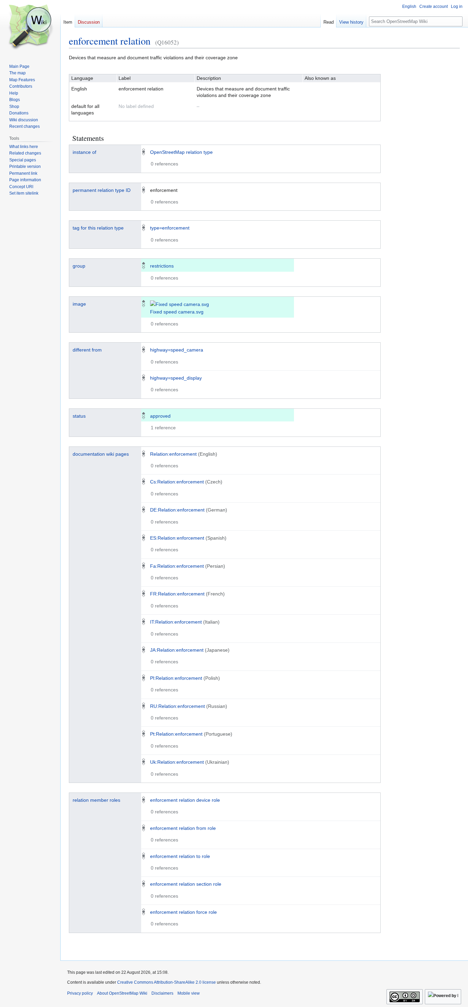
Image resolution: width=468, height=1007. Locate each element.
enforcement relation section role (185, 884)
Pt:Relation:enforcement (176, 734)
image (79, 304)
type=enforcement (169, 228)
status (79, 416)
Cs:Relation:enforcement (177, 481)
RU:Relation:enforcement (177, 706)
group (79, 266)
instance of (84, 152)
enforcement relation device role (185, 800)
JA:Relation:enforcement (177, 650)
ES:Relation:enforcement (177, 538)
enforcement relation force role (183, 912)
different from (87, 350)
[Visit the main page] (30, 27)
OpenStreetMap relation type (181, 152)
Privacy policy (80, 993)
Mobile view (188, 993)
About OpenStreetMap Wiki (122, 993)
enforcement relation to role (180, 856)
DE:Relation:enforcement (177, 510)
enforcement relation (109, 40)
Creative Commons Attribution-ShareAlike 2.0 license (166, 982)
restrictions (162, 266)
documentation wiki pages (101, 454)
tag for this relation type (98, 228)
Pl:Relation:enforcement (176, 678)
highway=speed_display (176, 378)
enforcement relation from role (183, 828)
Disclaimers (162, 993)
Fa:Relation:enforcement (177, 566)
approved (160, 416)
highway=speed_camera (176, 350)
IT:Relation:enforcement (176, 622)
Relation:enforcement (173, 454)
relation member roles (96, 800)
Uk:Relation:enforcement (177, 762)
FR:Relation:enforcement (177, 594)
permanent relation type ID (102, 190)
